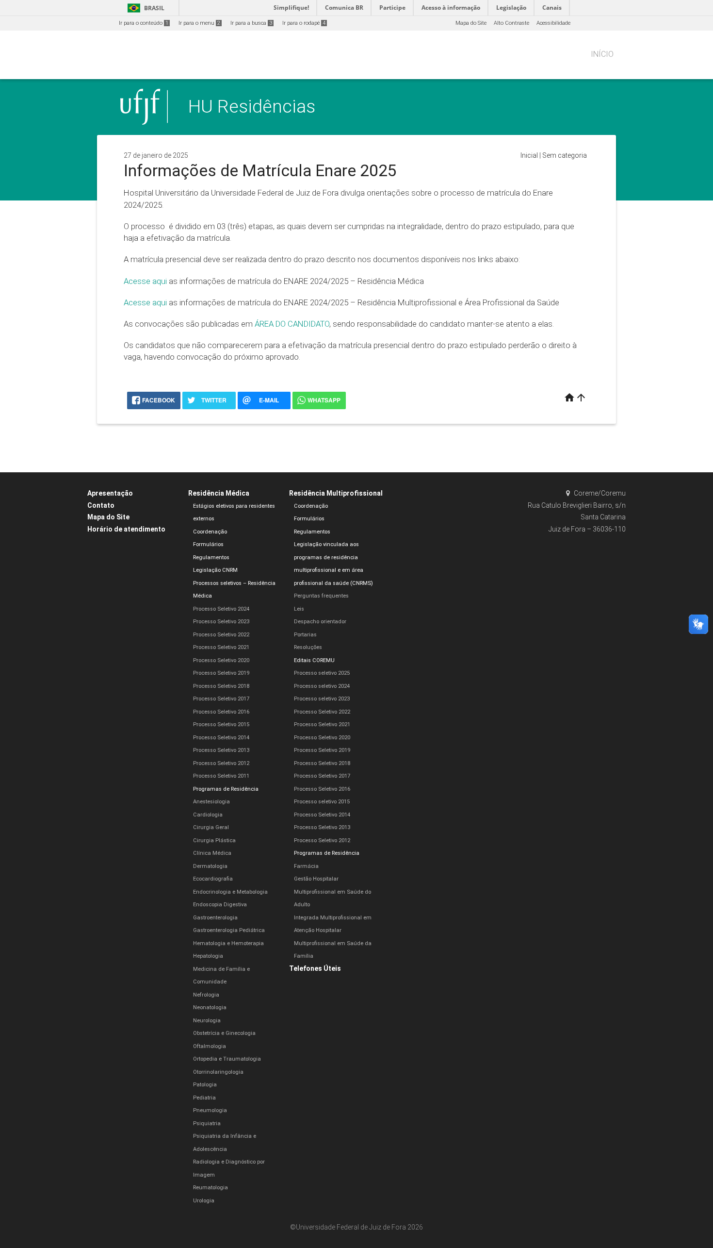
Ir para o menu (199, 23)
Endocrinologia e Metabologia (230, 892)
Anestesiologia (211, 802)
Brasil (144, 8)
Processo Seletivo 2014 (221, 737)
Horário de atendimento (126, 529)
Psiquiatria (207, 1123)
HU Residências (251, 106)
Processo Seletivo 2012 (221, 763)
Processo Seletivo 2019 (221, 673)
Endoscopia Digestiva (220, 904)
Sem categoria (564, 155)
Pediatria (204, 1098)
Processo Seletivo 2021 (221, 647)
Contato (100, 505)
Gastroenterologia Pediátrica (229, 930)
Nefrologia (206, 995)
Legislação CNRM (215, 570)
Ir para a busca (251, 23)
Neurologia (207, 1020)
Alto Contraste (511, 23)
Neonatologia (210, 1007)
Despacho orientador (320, 621)
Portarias (305, 635)
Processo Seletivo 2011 (221, 776)
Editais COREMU (314, 660)
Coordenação (210, 532)
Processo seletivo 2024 (322, 686)
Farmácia (306, 866)
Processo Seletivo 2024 (221, 609)
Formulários (208, 544)
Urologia (203, 1201)
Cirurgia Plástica (214, 840)
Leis (299, 609)
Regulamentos (211, 557)
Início (602, 54)
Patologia (205, 1085)
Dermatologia (210, 866)
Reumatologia (210, 1187)
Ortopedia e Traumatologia (227, 1059)
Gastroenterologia (215, 918)
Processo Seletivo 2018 (221, 686)
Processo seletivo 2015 (322, 802)
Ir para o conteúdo (143, 23)
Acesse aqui (145, 281)
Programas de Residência (226, 789)
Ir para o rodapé (303, 23)
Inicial (529, 155)
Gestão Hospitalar (316, 879)
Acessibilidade (553, 23)
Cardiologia (208, 815)
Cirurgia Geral (211, 827)
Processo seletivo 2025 (322, 673)
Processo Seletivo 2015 (221, 724)
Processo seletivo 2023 (322, 699)
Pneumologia (210, 1110)
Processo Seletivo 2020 (221, 660)
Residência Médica (218, 493)
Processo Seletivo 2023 (221, 621)
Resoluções (308, 647)
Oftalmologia (209, 1046)
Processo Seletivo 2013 (221, 750)
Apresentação (110, 493)
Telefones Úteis (315, 968)
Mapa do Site (470, 23)
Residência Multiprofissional (336, 493)
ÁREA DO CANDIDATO (292, 324)
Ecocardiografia (213, 879)
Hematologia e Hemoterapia (228, 943)
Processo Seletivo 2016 (221, 712)
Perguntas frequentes (321, 596)
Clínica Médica (212, 853)
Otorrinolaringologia (218, 1072)
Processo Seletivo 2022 (221, 635)
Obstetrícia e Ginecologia (224, 1033)
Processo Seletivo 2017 (221, 699)
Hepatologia (208, 956)
